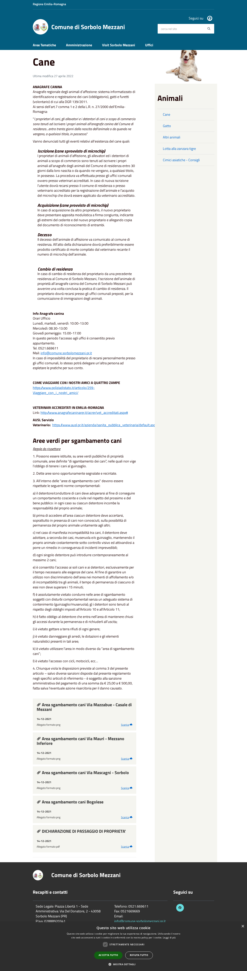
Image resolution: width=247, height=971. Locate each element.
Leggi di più (169, 937)
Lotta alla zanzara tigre (179, 148)
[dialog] (123, 946)
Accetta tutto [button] (108, 955)
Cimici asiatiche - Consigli (181, 160)
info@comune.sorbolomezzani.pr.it (140, 921)
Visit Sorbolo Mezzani (118, 45)
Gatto (167, 125)
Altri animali (171, 137)
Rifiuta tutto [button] (139, 955)
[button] (123, 964)
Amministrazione (79, 45)
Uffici (149, 45)
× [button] (242, 926)
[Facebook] (209, 18)
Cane (166, 114)
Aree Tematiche (44, 45)
